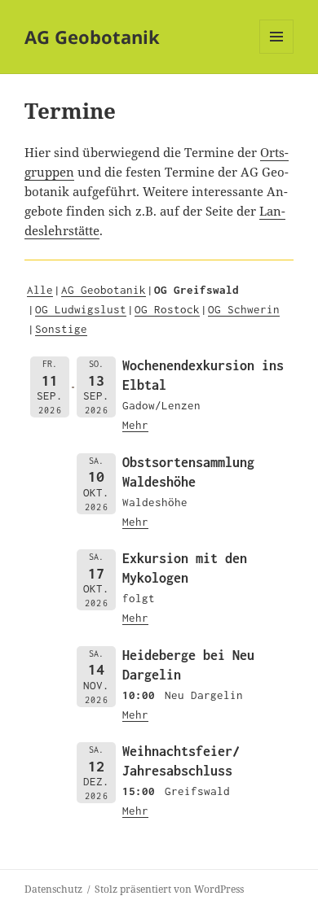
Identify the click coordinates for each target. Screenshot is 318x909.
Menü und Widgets (277, 53)
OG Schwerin (244, 309)
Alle (40, 289)
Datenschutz (53, 889)
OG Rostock (167, 309)
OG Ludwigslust (80, 309)
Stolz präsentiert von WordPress (169, 889)
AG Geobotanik (92, 36)
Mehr (135, 424)
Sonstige (61, 328)
